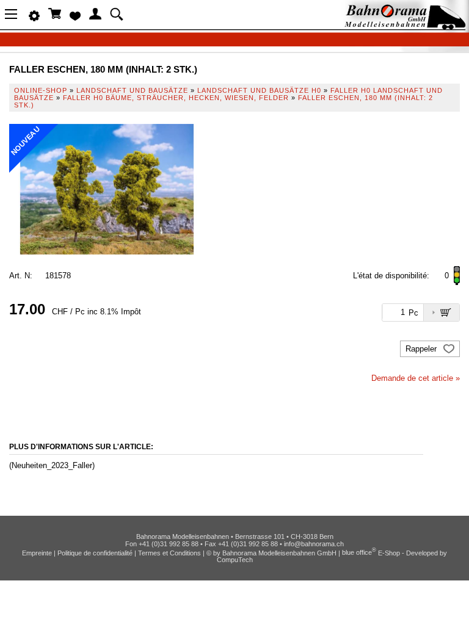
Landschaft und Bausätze (132, 90)
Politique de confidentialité (95, 552)
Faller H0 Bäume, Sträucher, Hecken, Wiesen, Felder (176, 97)
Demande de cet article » (415, 378)
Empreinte (37, 552)
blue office (359, 552)
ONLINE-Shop (40, 90)
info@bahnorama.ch (314, 543)
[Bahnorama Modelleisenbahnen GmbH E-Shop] (405, 26)
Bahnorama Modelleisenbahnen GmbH (279, 552)
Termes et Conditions (169, 552)
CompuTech (235, 559)
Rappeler (422, 348)
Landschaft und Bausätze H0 (259, 90)
